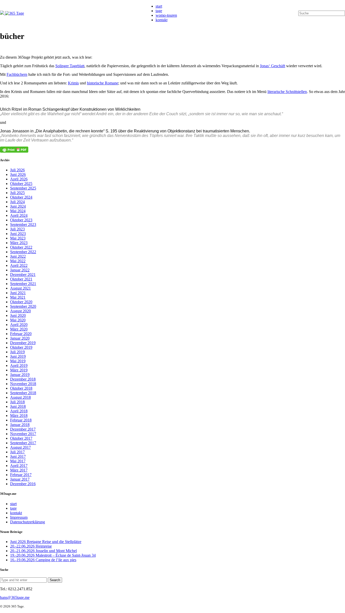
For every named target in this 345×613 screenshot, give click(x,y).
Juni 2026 (18, 174)
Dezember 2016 (23, 484)
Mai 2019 (18, 361)
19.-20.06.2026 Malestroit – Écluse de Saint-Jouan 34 (53, 555)
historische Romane (102, 83)
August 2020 (20, 311)
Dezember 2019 (23, 343)
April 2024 (19, 215)
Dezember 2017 (23, 429)
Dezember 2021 (23, 274)
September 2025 (23, 188)
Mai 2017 (18, 461)
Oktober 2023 (21, 220)
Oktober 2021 (21, 279)
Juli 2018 (17, 402)
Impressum (19, 517)
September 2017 (23, 443)
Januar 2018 (20, 424)
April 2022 (19, 265)
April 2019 (19, 365)
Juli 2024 (17, 202)
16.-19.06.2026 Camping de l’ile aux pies (43, 560)
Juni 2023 (18, 233)
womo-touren (166, 15)
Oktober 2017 (21, 438)
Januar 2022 (20, 270)
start (159, 6)
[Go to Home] (12, 13)
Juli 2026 (17, 170)
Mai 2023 (18, 238)
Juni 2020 (18, 315)
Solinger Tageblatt (69, 66)
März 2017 (19, 470)
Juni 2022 (18, 256)
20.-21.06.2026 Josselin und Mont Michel (43, 551)
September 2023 (23, 224)
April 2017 (19, 465)
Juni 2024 (18, 206)
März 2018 (19, 415)
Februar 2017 (21, 475)
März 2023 (19, 243)
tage (159, 11)
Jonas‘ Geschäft (272, 66)
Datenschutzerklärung (27, 522)
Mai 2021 (18, 297)
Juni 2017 (18, 456)
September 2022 (23, 252)
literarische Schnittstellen (287, 91)
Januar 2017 (20, 479)
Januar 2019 (20, 374)
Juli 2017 (17, 452)
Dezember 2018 (23, 379)
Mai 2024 (18, 211)
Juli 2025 (17, 193)
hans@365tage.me (15, 597)
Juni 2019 (18, 356)
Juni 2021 (18, 293)
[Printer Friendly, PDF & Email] (14, 150)
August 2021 (20, 288)
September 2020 (23, 306)
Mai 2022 (18, 261)
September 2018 (23, 393)
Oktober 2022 (21, 247)
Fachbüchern (17, 74)
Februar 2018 (21, 420)
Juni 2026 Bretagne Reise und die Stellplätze (45, 541)
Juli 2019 (17, 352)
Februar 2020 (21, 334)
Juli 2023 (17, 229)
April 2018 (19, 411)
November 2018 (23, 384)
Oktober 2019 (21, 347)
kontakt (161, 20)
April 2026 (19, 179)
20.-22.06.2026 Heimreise (31, 546)
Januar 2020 (20, 338)
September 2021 (23, 283)
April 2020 (19, 324)
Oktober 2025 (21, 183)
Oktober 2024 (21, 197)
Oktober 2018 (21, 388)
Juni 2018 (18, 406)
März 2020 (19, 329)
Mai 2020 (18, 320)
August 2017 (20, 447)
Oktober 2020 (21, 302)
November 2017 (23, 434)
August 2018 (20, 397)
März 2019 (19, 370)
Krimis (73, 83)
